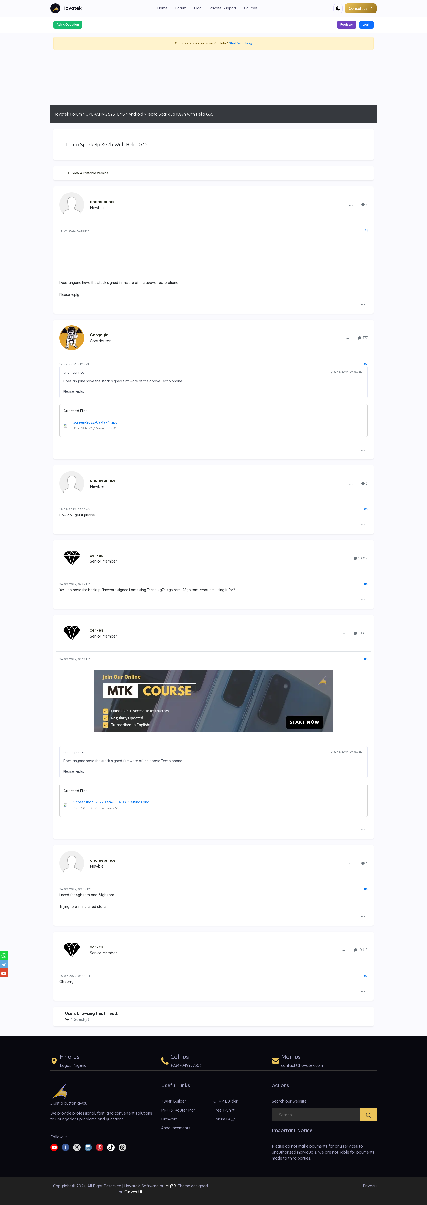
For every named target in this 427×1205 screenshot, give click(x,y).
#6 (366, 889)
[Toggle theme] (338, 8)
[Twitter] (77, 1146)
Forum (180, 8)
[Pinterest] (99, 1146)
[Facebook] (65, 1146)
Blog (198, 8)
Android (136, 114)
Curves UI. (133, 1191)
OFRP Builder (226, 1101)
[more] (351, 205)
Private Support (223, 8)
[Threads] (122, 1146)
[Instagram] (88, 1146)
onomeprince (103, 201)
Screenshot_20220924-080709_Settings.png (111, 802)
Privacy (370, 1185)
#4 (366, 584)
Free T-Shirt (224, 1110)
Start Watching (240, 43)
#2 (366, 364)
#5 (366, 659)
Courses (251, 8)
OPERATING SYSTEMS (105, 114)
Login (366, 24)
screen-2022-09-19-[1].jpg (95, 422)
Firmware (169, 1119)
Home (162, 8)
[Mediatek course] (213, 701)
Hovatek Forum (67, 114)
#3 (366, 509)
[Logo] (59, 1090)
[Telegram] (4, 964)
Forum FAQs (225, 1119)
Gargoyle (99, 334)
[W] (4, 955)
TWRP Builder (173, 1101)
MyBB (170, 1185)
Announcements (175, 1127)
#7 (366, 976)
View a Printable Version (89, 173)
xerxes (96, 555)
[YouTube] (4, 972)
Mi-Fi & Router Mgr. (178, 1110)
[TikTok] (111, 1146)
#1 (366, 230)
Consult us (358, 8)
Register (346, 24)
